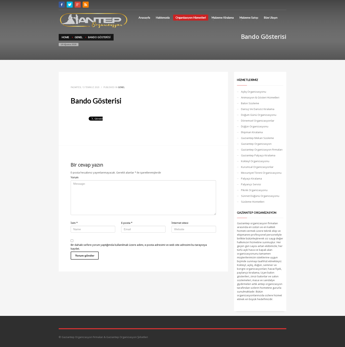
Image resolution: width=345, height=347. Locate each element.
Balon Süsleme (250, 103)
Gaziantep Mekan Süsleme (257, 138)
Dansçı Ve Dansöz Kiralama (257, 109)
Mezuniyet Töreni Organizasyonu (261, 172)
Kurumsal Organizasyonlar (257, 167)
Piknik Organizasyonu (254, 190)
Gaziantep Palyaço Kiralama (258, 155)
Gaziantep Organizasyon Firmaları (262, 149)
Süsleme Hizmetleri (252, 201)
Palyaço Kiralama (251, 178)
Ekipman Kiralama (252, 132)
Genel (121, 87)
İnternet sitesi (180, 223)
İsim (74, 223)
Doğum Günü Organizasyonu (258, 115)
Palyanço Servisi (251, 184)
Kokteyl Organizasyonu (255, 161)
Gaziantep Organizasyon (256, 144)
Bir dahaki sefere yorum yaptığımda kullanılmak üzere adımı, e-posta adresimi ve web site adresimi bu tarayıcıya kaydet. (139, 246)
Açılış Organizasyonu (253, 91)
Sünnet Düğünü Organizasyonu (260, 196)
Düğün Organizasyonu (254, 126)
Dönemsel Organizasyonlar (257, 120)
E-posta (126, 223)
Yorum (74, 177)
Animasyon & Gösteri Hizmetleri (260, 97)
